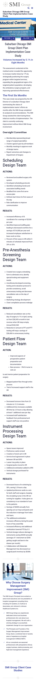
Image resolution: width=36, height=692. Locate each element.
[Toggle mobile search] (28, 8)
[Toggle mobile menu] (32, 8)
